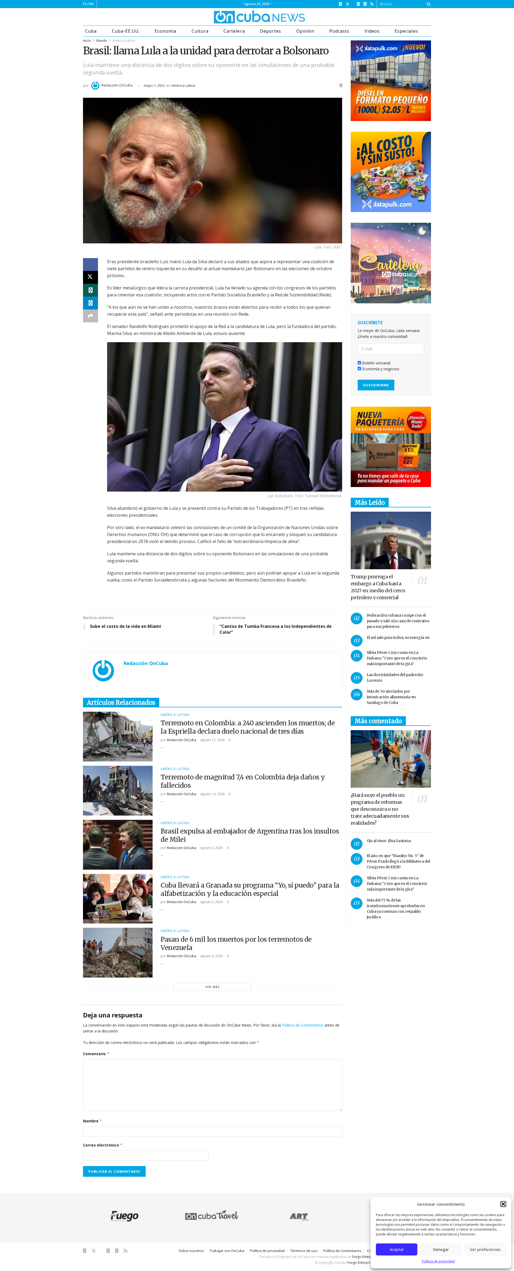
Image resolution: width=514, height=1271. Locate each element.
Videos (372, 31)
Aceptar (397, 1249)
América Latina (123, 40)
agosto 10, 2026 (212, 794)
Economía (165, 31)
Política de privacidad (438, 1261)
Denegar (441, 1249)
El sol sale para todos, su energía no (398, 637)
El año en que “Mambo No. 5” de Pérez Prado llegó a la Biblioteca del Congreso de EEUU (398, 861)
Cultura (200, 31)
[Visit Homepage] (239, 16)
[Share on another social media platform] (90, 316)
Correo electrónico (103, 1145)
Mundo (101, 40)
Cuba (91, 31)
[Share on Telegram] (90, 303)
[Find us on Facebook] (340, 4)
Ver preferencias (485, 1249)
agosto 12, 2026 (212, 740)
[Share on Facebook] (90, 264)
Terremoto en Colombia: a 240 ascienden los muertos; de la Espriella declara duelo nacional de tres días (248, 727)
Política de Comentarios (302, 1025)
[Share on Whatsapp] (90, 290)
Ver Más (212, 987)
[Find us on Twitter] (347, 4)
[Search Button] (427, 4)
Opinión (305, 31)
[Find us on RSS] (371, 4)
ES (85, 4)
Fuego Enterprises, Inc (368, 1256)
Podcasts (339, 31)
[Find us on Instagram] (358, 4)
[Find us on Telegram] (365, 4)
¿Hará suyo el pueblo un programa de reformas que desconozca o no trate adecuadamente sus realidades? (380, 809)
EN (91, 4)
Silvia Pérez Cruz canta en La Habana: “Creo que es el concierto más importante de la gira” (397, 658)
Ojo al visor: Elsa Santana (389, 840)
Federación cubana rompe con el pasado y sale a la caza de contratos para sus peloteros (398, 621)
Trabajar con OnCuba (227, 1250)
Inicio (87, 40)
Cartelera (234, 31)
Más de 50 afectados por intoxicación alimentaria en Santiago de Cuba (391, 697)
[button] (503, 1204)
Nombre (92, 1120)
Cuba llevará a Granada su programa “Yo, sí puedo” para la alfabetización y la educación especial (250, 889)
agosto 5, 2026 (211, 848)
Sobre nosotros (191, 1250)
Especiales (406, 31)
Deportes (270, 31)
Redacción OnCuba (117, 85)
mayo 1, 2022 (154, 85)
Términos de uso (304, 1250)
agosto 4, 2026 (211, 956)
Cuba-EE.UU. (126, 31)
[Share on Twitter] (90, 277)
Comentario (96, 1053)
